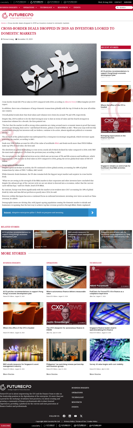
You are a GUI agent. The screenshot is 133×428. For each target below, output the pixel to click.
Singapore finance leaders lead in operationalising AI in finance (103, 329)
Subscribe (5, 426)
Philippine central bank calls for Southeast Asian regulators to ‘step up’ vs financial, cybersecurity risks (115, 234)
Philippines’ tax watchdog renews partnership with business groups (65, 365)
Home (3, 23)
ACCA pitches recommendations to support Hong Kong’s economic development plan (115, 73)
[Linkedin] (69, 416)
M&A (57, 143)
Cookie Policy (92, 421)
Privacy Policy (69, 421)
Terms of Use (81, 421)
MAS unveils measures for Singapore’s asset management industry (81, 234)
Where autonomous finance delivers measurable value (66, 292)
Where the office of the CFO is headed (113, 106)
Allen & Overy (70, 102)
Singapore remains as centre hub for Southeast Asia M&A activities (115, 167)
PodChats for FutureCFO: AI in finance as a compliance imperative (107, 292)
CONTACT (118, 2)
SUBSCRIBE (128, 2)
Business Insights (11, 263)
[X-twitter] (81, 416)
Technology (46, 7)
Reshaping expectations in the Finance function (113, 137)
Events (77, 7)
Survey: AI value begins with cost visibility (106, 364)
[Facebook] (64, 416)
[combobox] (124, 7)
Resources (63, 7)
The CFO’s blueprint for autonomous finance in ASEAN (65, 329)
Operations (28, 7)
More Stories (8, 374)
